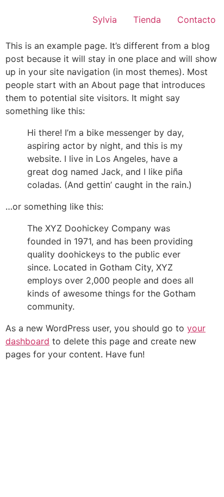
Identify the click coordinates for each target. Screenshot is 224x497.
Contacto (196, 19)
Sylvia (104, 19)
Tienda (147, 19)
